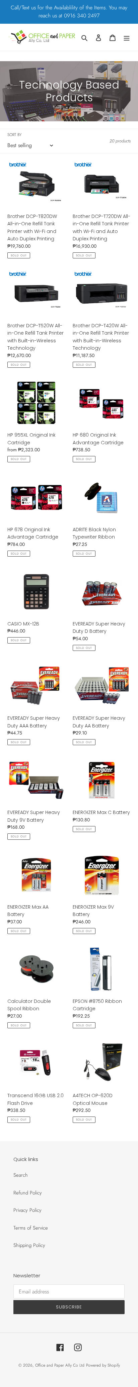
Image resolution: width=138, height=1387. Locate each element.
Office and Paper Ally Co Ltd (59, 1365)
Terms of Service (30, 1228)
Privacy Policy (27, 1210)
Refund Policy (27, 1192)
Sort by (14, 135)
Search (20, 1175)
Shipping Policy (29, 1245)
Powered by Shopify (103, 1365)
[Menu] (127, 37)
